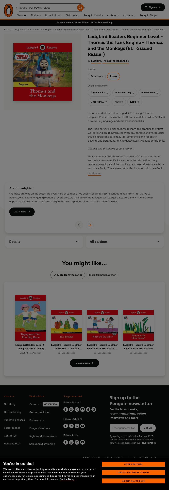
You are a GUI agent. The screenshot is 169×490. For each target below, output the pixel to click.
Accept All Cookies (133, 481)
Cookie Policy (67, 479)
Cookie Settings (133, 464)
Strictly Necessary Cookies (134, 472)
